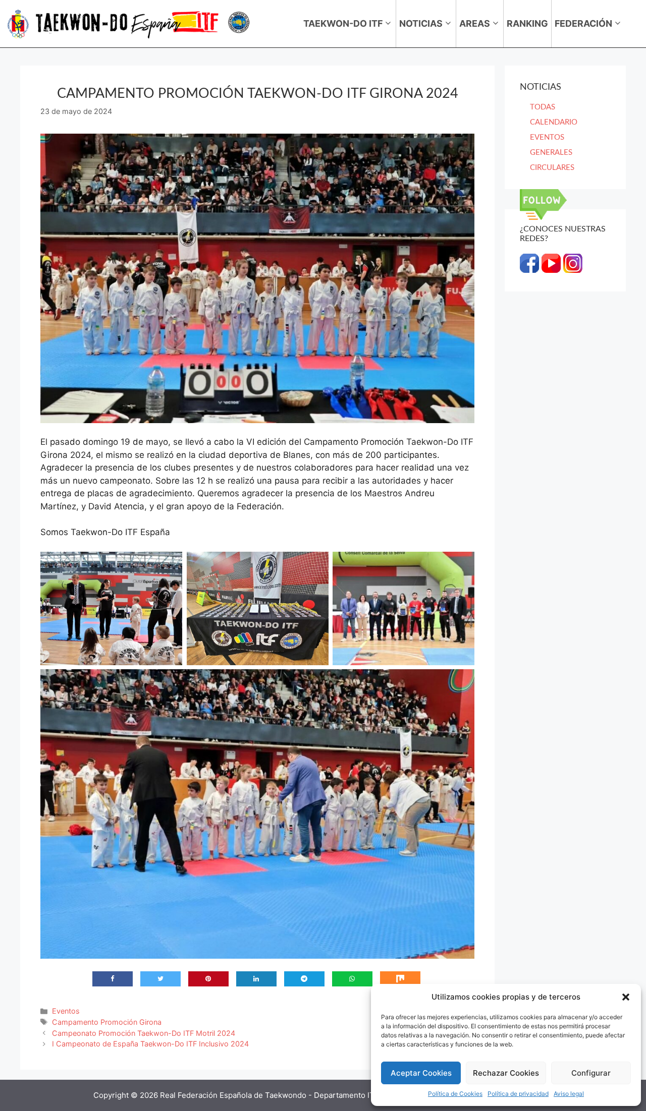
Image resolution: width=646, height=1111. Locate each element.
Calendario (553, 122)
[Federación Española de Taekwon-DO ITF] (129, 24)
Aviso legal (569, 1093)
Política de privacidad (518, 1093)
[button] (626, 997)
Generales (551, 152)
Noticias (421, 23)
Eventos (66, 1011)
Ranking (527, 23)
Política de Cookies (455, 1093)
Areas (474, 23)
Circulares (552, 167)
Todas (542, 107)
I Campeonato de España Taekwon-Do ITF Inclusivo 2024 (150, 1043)
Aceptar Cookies (421, 1073)
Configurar (591, 1073)
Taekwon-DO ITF (343, 23)
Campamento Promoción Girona (107, 1022)
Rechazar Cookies (506, 1073)
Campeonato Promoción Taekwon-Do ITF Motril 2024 (143, 1033)
